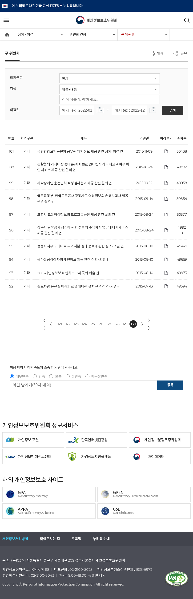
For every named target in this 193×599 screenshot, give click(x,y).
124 (84, 324)
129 (125, 324)
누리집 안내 (101, 539)
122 (68, 324)
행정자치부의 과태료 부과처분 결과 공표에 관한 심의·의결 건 (80, 246)
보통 (58, 376)
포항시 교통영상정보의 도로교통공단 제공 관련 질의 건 (76, 214)
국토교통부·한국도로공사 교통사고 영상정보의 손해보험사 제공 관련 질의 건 (82, 199)
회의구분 (16, 77)
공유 (184, 53)
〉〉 (150, 324)
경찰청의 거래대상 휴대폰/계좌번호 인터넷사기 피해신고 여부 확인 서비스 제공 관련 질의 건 (83, 167)
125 (92, 324)
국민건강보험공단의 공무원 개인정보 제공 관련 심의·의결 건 (80, 151)
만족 (42, 376)
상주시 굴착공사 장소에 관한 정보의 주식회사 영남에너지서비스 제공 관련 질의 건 (82, 230)
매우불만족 (99, 376)
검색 (13, 88)
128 (116, 324)
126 (100, 324)
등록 (170, 385)
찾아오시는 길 (50, 539)
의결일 (15, 110)
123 (76, 324)
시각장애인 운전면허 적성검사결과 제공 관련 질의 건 (74, 183)
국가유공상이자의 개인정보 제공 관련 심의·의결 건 (73, 259)
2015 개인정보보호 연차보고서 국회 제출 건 (68, 273)
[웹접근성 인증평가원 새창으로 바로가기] (176, 579)
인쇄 (160, 53)
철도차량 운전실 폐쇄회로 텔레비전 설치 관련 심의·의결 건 (79, 286)
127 (108, 324)
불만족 (76, 376)
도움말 (76, 539)
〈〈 (43, 324)
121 (60, 324)
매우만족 (22, 376)
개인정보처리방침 (15, 539)
